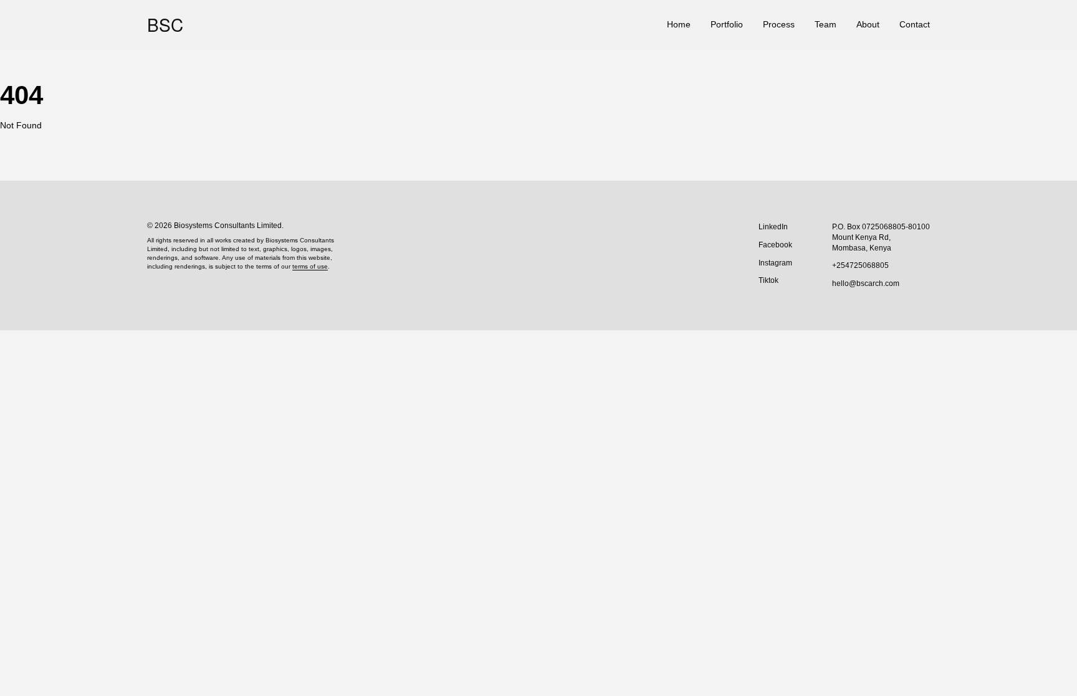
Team (825, 24)
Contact (914, 24)
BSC (165, 24)
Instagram (775, 263)
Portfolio (727, 24)
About (867, 24)
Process (779, 24)
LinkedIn (773, 226)
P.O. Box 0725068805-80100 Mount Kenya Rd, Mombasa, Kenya (881, 237)
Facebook (775, 245)
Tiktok (768, 280)
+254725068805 (860, 265)
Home (679, 24)
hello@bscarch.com (865, 283)
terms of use (310, 266)
